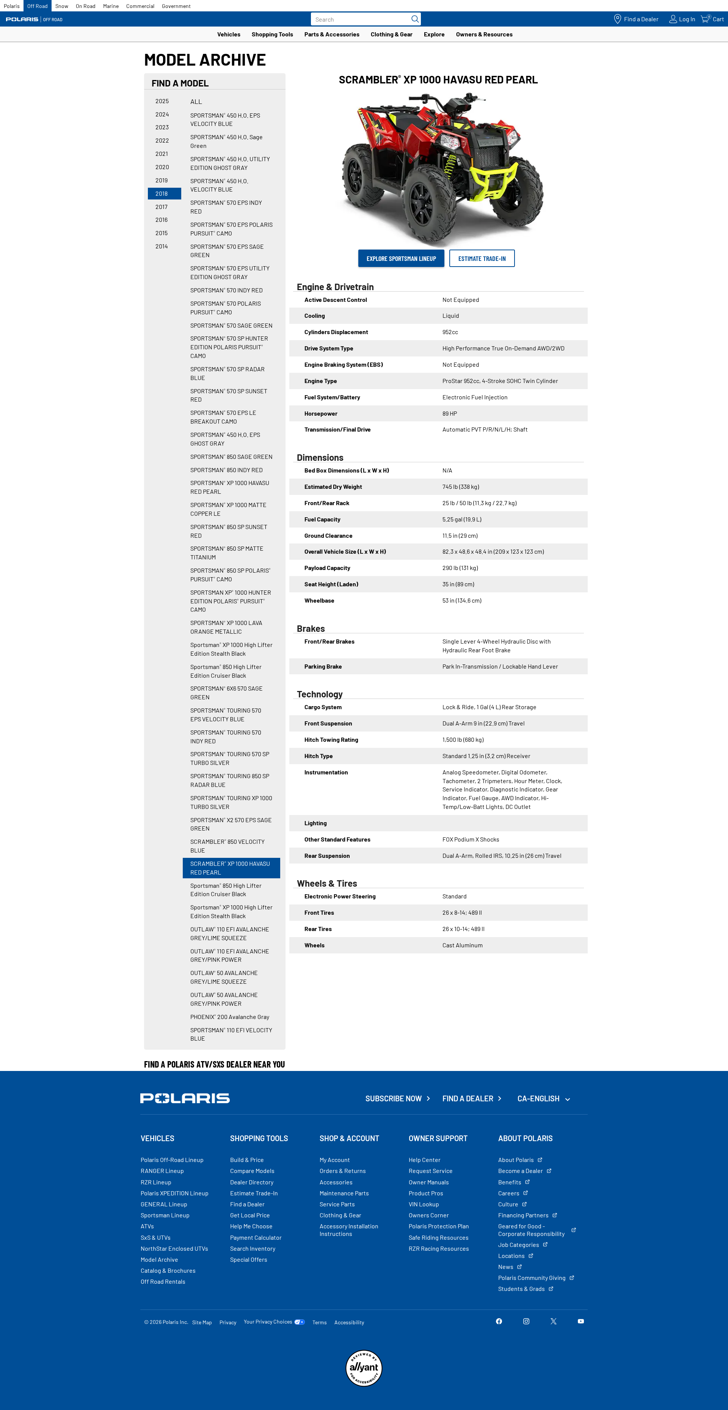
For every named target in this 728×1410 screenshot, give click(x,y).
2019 (161, 180)
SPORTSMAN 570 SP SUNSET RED (228, 395)
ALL (196, 101)
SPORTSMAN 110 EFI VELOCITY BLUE (231, 1034)
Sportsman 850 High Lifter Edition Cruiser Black (226, 671)
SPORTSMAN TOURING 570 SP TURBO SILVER (229, 758)
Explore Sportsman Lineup (401, 258)
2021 (161, 153)
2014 (161, 246)
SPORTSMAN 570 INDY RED (226, 290)
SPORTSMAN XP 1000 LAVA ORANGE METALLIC (226, 627)
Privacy (228, 1322)
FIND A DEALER (467, 1098)
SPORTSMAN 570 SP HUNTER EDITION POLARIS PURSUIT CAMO (229, 346)
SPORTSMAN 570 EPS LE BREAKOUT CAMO (223, 417)
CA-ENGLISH (539, 1098)
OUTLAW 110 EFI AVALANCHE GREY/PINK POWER (229, 955)
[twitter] (554, 1321)
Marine (111, 6)
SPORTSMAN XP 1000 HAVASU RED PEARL (229, 487)
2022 (162, 140)
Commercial (140, 6)
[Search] (413, 19)
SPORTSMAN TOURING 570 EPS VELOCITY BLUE (225, 714)
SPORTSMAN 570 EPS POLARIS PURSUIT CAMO (231, 229)
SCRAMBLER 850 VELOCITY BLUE (227, 846)
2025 (162, 100)
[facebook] (499, 1321)
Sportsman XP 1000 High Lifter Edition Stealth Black (231, 649)
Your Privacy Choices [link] (268, 1322)
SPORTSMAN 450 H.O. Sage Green (226, 141)
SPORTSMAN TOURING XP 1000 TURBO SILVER (231, 802)
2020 (162, 166)
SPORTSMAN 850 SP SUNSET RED (228, 531)
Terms (319, 1322)
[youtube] (581, 1321)
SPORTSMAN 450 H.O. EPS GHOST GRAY (225, 439)
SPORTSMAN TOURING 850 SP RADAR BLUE (229, 780)
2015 (161, 232)
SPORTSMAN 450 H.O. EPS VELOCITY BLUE (225, 119)
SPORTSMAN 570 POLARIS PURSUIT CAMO (225, 308)
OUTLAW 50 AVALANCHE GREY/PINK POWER (224, 999)
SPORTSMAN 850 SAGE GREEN (231, 456)
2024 (162, 114)
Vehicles (228, 34)
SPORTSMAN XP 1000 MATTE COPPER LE (228, 509)
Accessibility (349, 1322)
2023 (162, 126)
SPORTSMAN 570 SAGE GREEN (231, 325)
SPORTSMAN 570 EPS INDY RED (226, 207)
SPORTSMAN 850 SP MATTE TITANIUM (227, 553)
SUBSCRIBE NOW (394, 1098)
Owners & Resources (484, 34)
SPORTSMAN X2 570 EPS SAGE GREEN (231, 824)
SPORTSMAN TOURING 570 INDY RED (225, 736)
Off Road (37, 6)
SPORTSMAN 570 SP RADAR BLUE (227, 373)
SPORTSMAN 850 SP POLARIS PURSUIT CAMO (230, 575)
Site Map (202, 1322)
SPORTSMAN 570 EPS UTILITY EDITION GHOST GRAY (230, 272)
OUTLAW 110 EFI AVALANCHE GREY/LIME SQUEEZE (229, 933)
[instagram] (526, 1321)
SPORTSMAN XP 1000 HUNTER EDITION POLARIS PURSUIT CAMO (230, 601)
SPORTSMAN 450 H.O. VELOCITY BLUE (219, 185)
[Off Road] (34, 19)
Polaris (12, 6)
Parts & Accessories (331, 34)
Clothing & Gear (392, 34)
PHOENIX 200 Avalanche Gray (229, 1016)
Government (176, 6)
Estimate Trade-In (482, 258)
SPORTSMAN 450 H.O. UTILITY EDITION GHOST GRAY (230, 163)
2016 (161, 219)
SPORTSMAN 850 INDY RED (226, 469)
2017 (161, 206)
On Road (86, 6)
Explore (434, 34)
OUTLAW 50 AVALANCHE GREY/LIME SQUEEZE (224, 977)
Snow (61, 6)
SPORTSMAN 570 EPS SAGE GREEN (227, 251)
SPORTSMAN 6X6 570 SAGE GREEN (226, 692)
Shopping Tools (272, 34)
